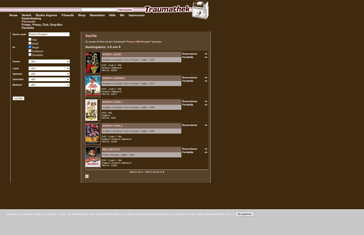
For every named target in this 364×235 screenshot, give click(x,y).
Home (13, 15)
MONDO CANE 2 (112, 102)
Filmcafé (68, 15)
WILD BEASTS (111, 149)
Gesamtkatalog (31, 18)
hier (233, 214)
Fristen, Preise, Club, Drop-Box (42, 24)
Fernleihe (28, 27)
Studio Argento (46, 15)
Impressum (137, 15)
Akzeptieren (244, 214)
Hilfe (112, 15)
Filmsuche (28, 21)
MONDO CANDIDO (113, 78)
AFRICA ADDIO (111, 54)
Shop (82, 15)
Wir (122, 15)
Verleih (26, 15)
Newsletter (97, 15)
